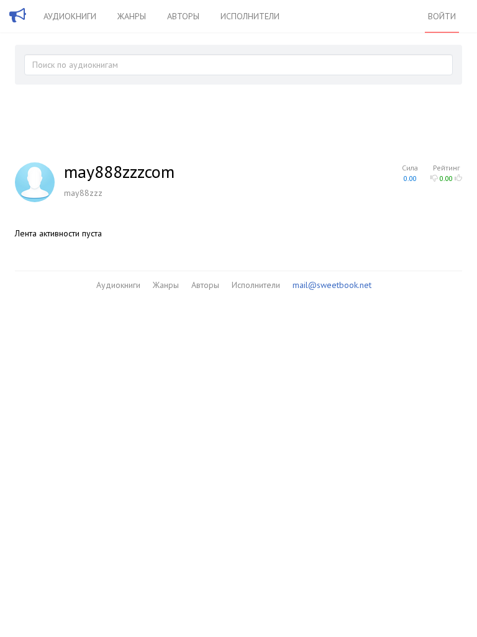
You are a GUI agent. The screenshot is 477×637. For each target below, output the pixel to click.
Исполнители (249, 16)
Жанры (131, 16)
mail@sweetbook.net (332, 285)
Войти (442, 16)
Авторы (183, 16)
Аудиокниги (69, 16)
